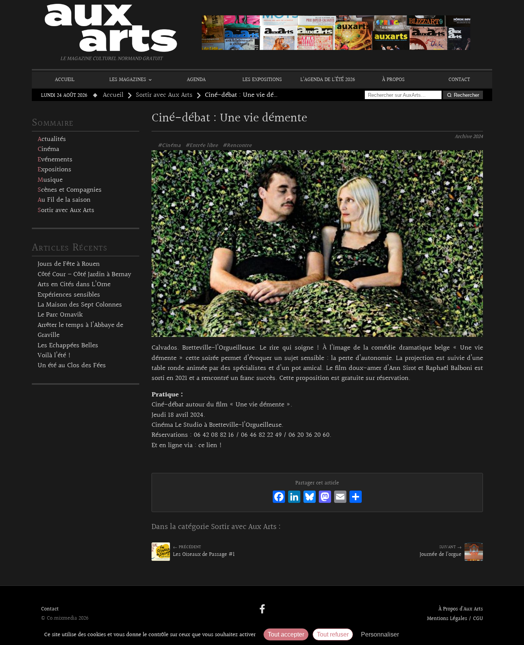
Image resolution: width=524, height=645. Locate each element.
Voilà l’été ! (54, 355)
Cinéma (48, 149)
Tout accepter (286, 634)
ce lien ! (210, 445)
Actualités (52, 139)
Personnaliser (380, 634)
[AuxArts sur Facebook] (262, 609)
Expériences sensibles (69, 295)
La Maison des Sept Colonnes (80, 305)
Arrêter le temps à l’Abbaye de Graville (80, 330)
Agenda (196, 79)
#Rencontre (237, 145)
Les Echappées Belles (68, 345)
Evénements (55, 160)
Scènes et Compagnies (70, 190)
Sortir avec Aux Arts (164, 95)
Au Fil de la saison (64, 200)
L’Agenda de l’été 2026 (327, 79)
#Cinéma (169, 145)
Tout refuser (333, 634)
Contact (459, 79)
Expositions (54, 170)
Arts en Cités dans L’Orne (74, 284)
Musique (50, 180)
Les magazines (127, 79)
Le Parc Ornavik (60, 315)
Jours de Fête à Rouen (69, 264)
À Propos (393, 79)
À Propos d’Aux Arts (460, 609)
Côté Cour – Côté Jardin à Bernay (84, 274)
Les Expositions (262, 79)
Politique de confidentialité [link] (444, 634)
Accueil (64, 79)
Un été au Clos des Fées (72, 365)
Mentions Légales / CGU (455, 619)
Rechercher (466, 95)
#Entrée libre (201, 145)
